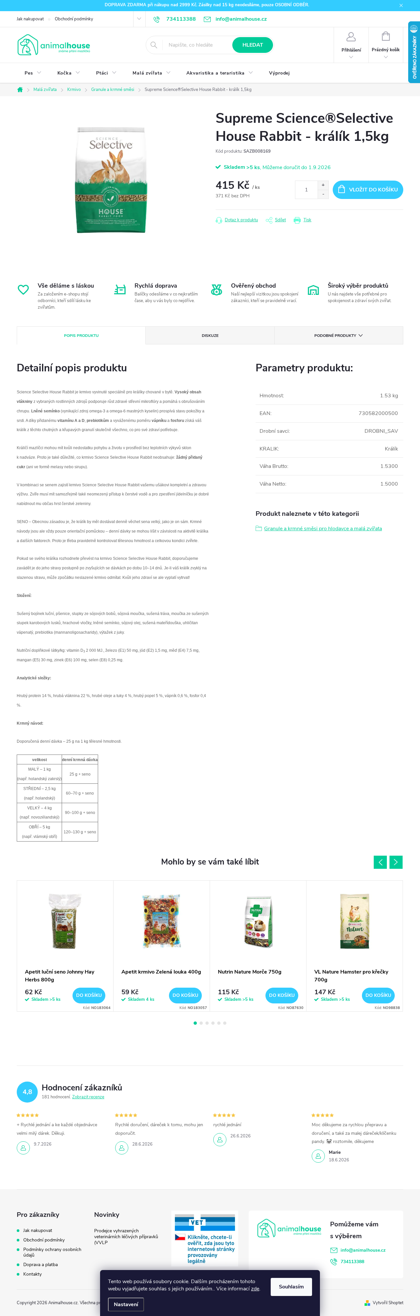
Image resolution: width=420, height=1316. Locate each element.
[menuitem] (33, 73)
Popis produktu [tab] (81, 335)
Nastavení (126, 1304)
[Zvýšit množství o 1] (323, 185)
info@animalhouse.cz (363, 1250)
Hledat (252, 45)
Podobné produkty (335, 335)
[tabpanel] (65, 946)
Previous (380, 862)
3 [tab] (207, 1023)
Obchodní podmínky (74, 19)
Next (396, 862)
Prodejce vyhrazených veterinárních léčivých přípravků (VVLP (126, 1237)
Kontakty (32, 1274)
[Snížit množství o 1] (323, 194)
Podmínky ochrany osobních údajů (52, 1252)
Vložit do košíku (373, 189)
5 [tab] (218, 1023)
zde (255, 1288)
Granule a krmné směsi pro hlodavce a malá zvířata (323, 528)
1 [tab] (195, 1023)
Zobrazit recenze (88, 1097)
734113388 (352, 1262)
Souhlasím (291, 1286)
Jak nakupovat (30, 19)
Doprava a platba (40, 1264)
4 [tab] (213, 1023)
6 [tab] (224, 1023)
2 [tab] (201, 1023)
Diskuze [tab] (210, 335)
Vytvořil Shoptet (388, 1303)
